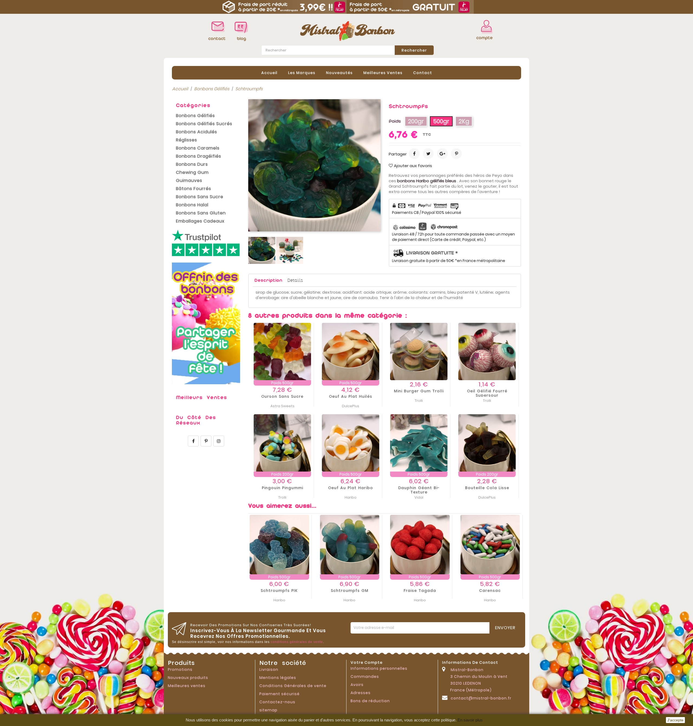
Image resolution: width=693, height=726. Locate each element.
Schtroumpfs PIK (279, 590)
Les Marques (301, 72)
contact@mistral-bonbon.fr (481, 698)
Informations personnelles (379, 668)
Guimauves (189, 180)
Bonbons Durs (192, 164)
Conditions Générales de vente (292, 685)
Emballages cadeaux (200, 221)
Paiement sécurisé (279, 694)
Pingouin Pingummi (282, 487)
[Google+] (442, 153)
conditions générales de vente (297, 642)
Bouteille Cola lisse (487, 487)
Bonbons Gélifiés (195, 115)
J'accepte (675, 720)
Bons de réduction (370, 701)
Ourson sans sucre (282, 396)
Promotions (180, 669)
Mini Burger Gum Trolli (419, 391)
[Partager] (414, 153)
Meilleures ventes (186, 685)
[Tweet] (428, 153)
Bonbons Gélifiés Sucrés (204, 124)
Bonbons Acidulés (196, 132)
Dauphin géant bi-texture (419, 490)
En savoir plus (470, 720)
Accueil (269, 72)
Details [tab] (295, 280)
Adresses (361, 692)
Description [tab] (268, 280)
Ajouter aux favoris (412, 165)
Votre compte (367, 662)
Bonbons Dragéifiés (198, 156)
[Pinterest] (456, 153)
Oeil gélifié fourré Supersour (487, 393)
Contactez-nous (277, 702)
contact (422, 72)
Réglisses (186, 140)
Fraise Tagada (420, 590)
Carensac (490, 590)
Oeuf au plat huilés (350, 396)
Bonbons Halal (192, 205)
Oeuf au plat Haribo (350, 487)
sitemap (268, 710)
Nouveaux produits (188, 677)
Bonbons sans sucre (199, 197)
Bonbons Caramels (198, 148)
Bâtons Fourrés (193, 188)
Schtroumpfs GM (349, 590)
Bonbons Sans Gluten (201, 213)
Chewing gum (192, 172)
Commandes (365, 676)
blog (241, 38)
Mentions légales (277, 677)
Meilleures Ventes (383, 72)
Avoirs (357, 684)
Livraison (268, 669)
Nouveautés (339, 72)
